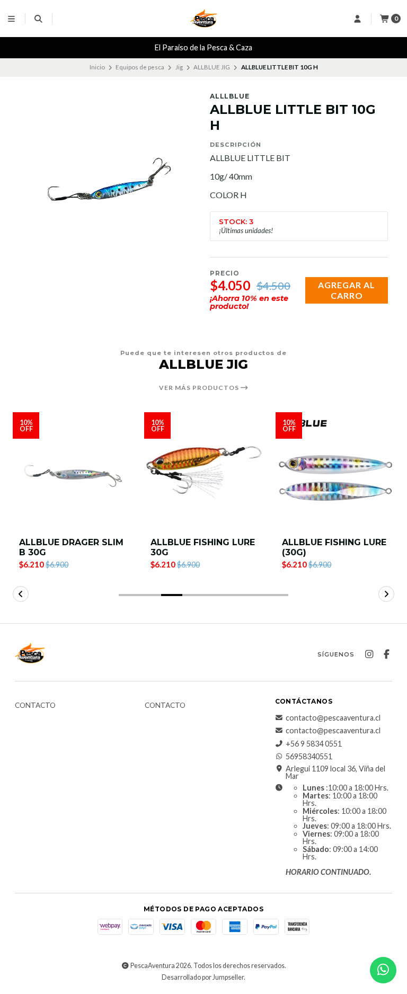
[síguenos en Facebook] (386, 654)
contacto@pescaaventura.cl (333, 718)
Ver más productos (200, 388)
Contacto (35, 705)
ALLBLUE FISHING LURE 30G (203, 547)
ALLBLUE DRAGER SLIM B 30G (71, 547)
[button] (129, 595)
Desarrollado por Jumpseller (203, 977)
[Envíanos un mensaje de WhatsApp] (383, 970)
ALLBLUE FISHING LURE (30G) (334, 547)
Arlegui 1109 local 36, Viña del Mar (335, 772)
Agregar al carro (346, 290)
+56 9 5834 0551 (314, 744)
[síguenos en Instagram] (369, 654)
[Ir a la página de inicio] (203, 18)
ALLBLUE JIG (211, 67)
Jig (179, 67)
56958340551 (309, 756)
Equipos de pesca (140, 67)
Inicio (97, 67)
